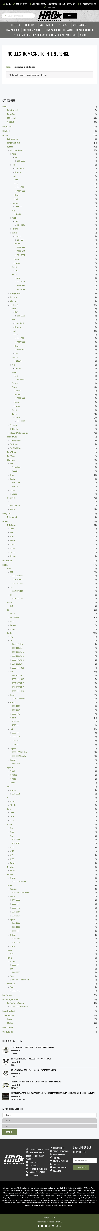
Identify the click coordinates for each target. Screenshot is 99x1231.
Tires (11, 501)
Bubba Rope (11, 114)
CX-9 (11, 855)
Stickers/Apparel (31, 30)
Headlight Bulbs (15, 293)
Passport (13, 717)
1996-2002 (21, 281)
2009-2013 (16, 907)
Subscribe (81, 1168)
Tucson (12, 782)
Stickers (10, 1023)
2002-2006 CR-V (18, 679)
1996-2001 (16, 763)
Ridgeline (13, 748)
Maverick (17, 172)
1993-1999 (16, 923)
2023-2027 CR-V (18, 691)
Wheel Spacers (15, 505)
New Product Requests (44, 35)
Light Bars (13, 297)
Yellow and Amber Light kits (19, 433)
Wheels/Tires (11, 498)
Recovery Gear (12, 436)
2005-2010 (16, 714)
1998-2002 (16, 900)
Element (17, 195)
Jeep (13, 210)
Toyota (14, 274)
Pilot (16, 199)
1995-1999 (16, 927)
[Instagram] (57, 1226)
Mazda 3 (12, 863)
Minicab (12, 870)
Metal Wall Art (12, 517)
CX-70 (12, 851)
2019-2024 (21, 255)
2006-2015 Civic (18, 660)
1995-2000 (16, 972)
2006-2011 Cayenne (19, 881)
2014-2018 (16, 911)
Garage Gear (6, 513)
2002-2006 (21, 191)
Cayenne (13, 878)
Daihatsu (10, 602)
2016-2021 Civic (17, 664)
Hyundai (15, 203)
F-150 (12, 621)
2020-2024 (16, 942)
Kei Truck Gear (7, 560)
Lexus (9, 809)
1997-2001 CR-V (17, 675)
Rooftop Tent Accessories (19, 1006)
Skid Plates (11, 460)
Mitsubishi (10, 867)
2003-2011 (21, 349)
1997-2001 (20, 187)
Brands (4, 106)
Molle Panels (46, 25)
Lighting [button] (29, 25)
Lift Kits (15, 25)
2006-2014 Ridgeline (19, 752)
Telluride (13, 805)
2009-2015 (21, 251)
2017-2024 (16, 793)
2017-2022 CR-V (18, 687)
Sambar (17, 263)
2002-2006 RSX (18, 598)
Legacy (16, 259)
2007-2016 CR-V (18, 683)
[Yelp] (60, 1226)
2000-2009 (16, 931)
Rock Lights (14, 429)
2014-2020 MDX (17, 583)
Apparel (9, 1019)
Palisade (12, 771)
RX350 (12, 820)
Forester (17, 243)
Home (8, 67)
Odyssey (12, 702)
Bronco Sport (19, 168)
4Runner (17, 278)
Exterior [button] (62, 25)
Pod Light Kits (14, 305)
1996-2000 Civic (18, 652)
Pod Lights (13, 425)
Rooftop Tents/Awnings (15, 1003)
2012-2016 (16, 839)
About (83, 35)
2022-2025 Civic (18, 668)
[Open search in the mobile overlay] (18, 16)
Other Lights (14, 301)
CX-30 (12, 832)
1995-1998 (16, 706)
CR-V (16, 183)
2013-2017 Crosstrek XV (20, 892)
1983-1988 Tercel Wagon (20, 979)
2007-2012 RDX (17, 591)
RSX (11, 595)
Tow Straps (14, 444)
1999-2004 (16, 710)
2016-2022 (16, 740)
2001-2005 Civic (18, 656)
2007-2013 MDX (17, 579)
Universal (13, 556)
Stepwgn (13, 760)
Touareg (12, 987)
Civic (11, 640)
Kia (8, 797)
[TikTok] (49, 1226)
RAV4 (11, 968)
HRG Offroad (11, 118)
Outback (12, 935)
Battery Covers (12, 139)
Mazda (14, 218)
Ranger (12, 629)
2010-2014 (16, 938)
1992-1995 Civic (17, 648)
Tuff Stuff (10, 122)
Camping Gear (13, 30)
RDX (11, 587)
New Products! (53, 30)
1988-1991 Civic (17, 644)
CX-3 (11, 828)
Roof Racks (11, 456)
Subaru (14, 232)
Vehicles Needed (22, 35)
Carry (16, 270)
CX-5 (16, 221)
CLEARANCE (68, 30)
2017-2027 (21, 379)
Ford (13, 164)
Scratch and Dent (85, 30)
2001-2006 (21, 160)
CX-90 (12, 859)
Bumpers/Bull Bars (13, 142)
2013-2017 (20, 240)
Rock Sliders (11, 452)
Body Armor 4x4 (12, 110)
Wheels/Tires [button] (79, 25)
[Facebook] (39, 1226)
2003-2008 (21, 247)
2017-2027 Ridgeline (19, 756)
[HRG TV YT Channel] (42, 1226)
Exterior (5, 135)
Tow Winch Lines (15, 448)
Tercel (12, 976)
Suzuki (14, 267)
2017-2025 (21, 225)
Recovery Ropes (15, 440)
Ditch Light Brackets (17, 150)
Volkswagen (11, 983)
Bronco (12, 613)
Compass (17, 214)
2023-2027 (16, 744)
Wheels (12, 509)
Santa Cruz (18, 206)
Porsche (15, 228)
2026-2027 (16, 725)
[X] (53, 1226)
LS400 (12, 812)
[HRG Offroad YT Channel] (46, 1226)
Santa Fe (15, 486)
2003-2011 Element (19, 698)
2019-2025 (16, 721)
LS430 (12, 816)
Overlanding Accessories (10, 999)
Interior (5, 521)
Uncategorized (7, 1027)
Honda (14, 176)
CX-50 (12, 847)
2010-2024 (21, 289)
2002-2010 (16, 990)
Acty (16, 179)
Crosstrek (17, 236)
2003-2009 (21, 285)
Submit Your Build (67, 35)
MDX (16, 157)
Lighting (10, 146)
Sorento (12, 801)
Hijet (11, 606)
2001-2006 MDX (17, 575)
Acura (14, 154)
